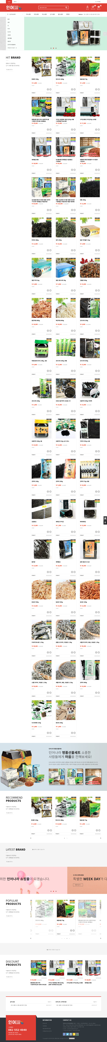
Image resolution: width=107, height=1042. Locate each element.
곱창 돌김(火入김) (85, 562)
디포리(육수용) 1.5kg (38, 642)
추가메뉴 (99, 1)
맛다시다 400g (60, 79)
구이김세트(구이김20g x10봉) (88, 119)
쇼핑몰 (9, 1)
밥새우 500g (59, 602)
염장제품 (10, 38)
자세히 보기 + (32, 41)
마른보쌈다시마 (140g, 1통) (39, 361)
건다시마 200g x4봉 (61, 361)
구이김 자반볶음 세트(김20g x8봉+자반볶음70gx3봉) (65, 120)
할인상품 (60, 14)
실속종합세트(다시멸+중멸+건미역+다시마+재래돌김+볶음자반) (41, 201)
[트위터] (50, 89)
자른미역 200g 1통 (37, 441)
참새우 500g (35, 602)
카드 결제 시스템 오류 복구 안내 (91, 14)
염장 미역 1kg (35, 280)
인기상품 (52, 14)
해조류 (9, 41)
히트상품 (28, 14)
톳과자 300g (59, 723)
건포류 (9, 35)
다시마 (9, 32)
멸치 (9, 19)
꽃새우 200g (83, 602)
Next (101, 838)
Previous (31, 838)
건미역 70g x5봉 (84, 481)
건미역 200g (59, 481)
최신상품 (44, 14)
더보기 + (49, 1001)
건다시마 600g (84, 361)
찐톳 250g (83, 200)
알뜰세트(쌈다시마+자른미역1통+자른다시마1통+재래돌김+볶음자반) (40, 121)
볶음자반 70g (83, 79)
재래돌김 (58, 562)
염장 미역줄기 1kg (85, 240)
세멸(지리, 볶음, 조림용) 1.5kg (64, 682)
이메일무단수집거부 (47, 1031)
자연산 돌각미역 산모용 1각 (63, 401)
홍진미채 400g (36, 320)
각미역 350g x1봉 (85, 441)
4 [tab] (69, 938)
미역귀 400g (35, 240)
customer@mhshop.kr (72, 1028)
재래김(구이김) (60, 521)
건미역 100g (35, 481)
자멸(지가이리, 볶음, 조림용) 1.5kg (89, 642)
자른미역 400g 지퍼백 (86, 401)
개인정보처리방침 (47, 1028)
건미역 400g (83, 682)
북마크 (15, 1)
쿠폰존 (68, 14)
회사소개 (45, 1023)
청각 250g (59, 240)
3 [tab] (56, 48)
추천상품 (36, 14)
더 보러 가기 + (9, 69)
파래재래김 (83, 521)
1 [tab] (51, 48)
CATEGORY (12, 14)
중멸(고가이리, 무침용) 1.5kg (64, 642)
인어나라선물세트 (12, 44)
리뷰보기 (33, 92)
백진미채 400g (60, 320)
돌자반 (33, 562)
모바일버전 (72, 1038)
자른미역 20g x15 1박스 (62, 441)
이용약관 (45, 1026)
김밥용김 (34, 521)
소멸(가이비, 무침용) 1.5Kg (39, 682)
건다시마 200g (36, 401)
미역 (9, 28)
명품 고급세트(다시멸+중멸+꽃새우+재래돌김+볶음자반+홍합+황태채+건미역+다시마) (65, 201)
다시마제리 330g (36, 723)
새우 (9, 22)
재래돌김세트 (35, 159)
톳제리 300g (35, 79)
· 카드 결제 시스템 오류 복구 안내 (30, 1005)
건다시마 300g (84, 320)
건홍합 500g (83, 280)
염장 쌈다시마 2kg (61, 280)
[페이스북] (48, 89)
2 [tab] (53, 48)
